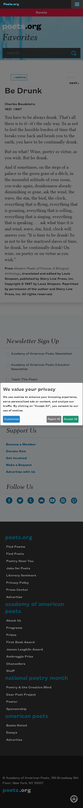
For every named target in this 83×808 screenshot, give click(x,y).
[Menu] (77, 4)
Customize (11, 419)
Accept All (70, 419)
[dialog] (41, 404)
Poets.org (11, 4)
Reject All (54, 419)
